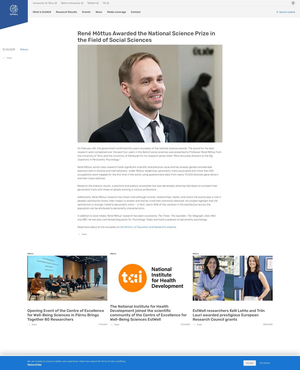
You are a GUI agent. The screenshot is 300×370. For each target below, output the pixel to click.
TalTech (91, 3)
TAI (104, 3)
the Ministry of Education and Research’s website (148, 227)
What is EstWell (42, 11)
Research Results (66, 11)
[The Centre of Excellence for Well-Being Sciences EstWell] (14, 10)
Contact (136, 11)
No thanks (265, 363)
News (99, 11)
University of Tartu (43, 3)
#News (24, 49)
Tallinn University (70, 3)
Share (84, 234)
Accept (249, 363)
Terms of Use (34, 364)
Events (86, 11)
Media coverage (116, 11)
